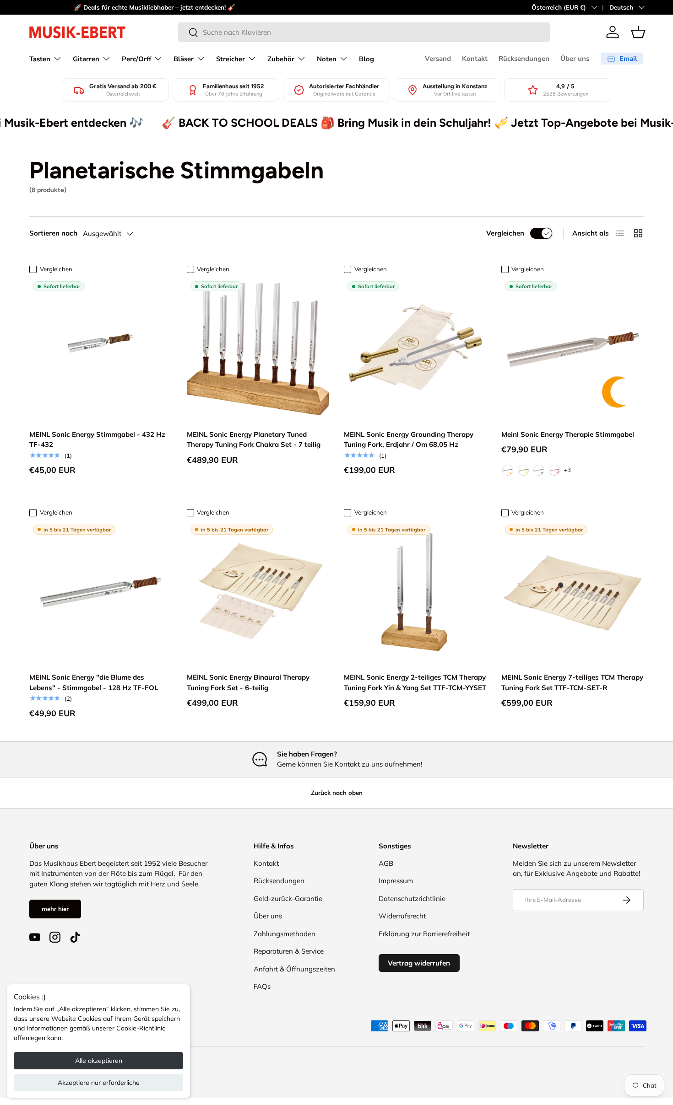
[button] (638, 32)
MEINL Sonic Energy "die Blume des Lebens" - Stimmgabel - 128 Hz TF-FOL (93, 682)
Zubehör (280, 59)
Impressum (396, 880)
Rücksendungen (524, 58)
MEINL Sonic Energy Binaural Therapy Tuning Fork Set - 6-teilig (248, 682)
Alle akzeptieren (98, 1061)
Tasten (39, 59)
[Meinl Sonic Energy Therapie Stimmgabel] (572, 349)
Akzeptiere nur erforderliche (99, 1082)
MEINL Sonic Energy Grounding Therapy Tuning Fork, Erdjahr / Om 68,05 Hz (408, 439)
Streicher (230, 59)
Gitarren (86, 59)
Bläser (184, 59)
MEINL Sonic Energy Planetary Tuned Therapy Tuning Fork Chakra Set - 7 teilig (253, 439)
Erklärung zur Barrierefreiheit (424, 933)
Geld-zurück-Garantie (288, 898)
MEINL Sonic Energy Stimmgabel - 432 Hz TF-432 (97, 439)
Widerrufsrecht (402, 916)
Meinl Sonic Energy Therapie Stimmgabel (567, 434)
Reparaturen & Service (289, 951)
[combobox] (364, 32)
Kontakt (475, 58)
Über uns (574, 58)
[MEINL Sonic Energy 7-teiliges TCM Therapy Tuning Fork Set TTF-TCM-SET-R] (572, 592)
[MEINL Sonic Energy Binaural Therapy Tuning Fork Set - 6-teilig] (258, 592)
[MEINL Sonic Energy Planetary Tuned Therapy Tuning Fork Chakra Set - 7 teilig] (258, 349)
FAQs (262, 986)
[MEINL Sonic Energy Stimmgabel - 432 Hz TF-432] (100, 349)
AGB (386, 863)
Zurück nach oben (337, 792)
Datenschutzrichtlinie (412, 898)
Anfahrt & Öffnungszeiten (294, 969)
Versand (438, 58)
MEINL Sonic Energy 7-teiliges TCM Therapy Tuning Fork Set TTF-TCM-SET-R (572, 682)
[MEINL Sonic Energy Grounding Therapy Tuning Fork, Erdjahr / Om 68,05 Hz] (415, 349)
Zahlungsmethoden (284, 933)
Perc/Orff (136, 59)
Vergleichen (505, 233)
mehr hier (55, 908)
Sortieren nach (53, 233)
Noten (326, 59)
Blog (366, 59)
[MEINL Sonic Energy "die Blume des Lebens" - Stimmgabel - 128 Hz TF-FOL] (100, 592)
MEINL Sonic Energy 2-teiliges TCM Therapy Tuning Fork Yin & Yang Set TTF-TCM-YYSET (415, 682)
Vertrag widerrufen (419, 963)
